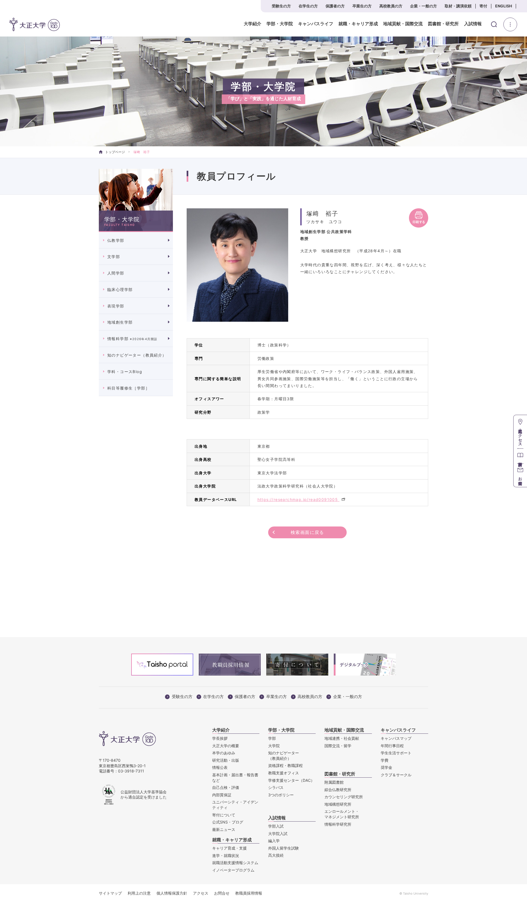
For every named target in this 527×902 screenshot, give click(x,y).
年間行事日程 (392, 745)
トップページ (115, 152)
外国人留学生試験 (283, 848)
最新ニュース (223, 829)
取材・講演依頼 (458, 6)
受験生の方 (281, 6)
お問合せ (221, 893)
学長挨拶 (220, 738)
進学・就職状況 (225, 855)
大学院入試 (277, 833)
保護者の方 (335, 6)
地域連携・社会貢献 (341, 738)
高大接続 (276, 855)
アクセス (200, 893)
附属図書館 (334, 782)
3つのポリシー (281, 794)
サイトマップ (110, 893)
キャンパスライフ (315, 23)
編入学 (274, 840)
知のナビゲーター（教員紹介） (137, 355)
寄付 (483, 6)
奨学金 (386, 767)
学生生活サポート (396, 752)
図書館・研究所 (443, 23)
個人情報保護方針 (171, 893)
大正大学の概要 (225, 745)
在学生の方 (308, 6)
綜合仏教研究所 (337, 789)
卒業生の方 (362, 6)
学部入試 (276, 826)
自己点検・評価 (225, 787)
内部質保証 (221, 794)
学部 (272, 738)
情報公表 (220, 767)
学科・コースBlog (124, 371)
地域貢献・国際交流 (403, 23)
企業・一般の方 (423, 6)
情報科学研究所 (337, 824)
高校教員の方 (390, 6)
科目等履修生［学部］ (128, 388)
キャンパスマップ (396, 738)
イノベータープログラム (233, 870)
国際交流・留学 (337, 745)
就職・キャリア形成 (358, 23)
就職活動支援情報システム (235, 862)
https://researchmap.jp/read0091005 (298, 499)
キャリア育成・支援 (229, 848)
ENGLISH (503, 6)
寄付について (223, 815)
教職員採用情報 (248, 893)
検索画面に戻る (307, 532)
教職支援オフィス (283, 773)
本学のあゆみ (223, 752)
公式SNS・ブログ (227, 822)
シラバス (276, 787)
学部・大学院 (280, 23)
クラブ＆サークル (396, 774)
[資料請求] (520, 455)
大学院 (274, 745)
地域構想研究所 (337, 804)
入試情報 (473, 23)
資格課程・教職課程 (285, 765)
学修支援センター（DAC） (291, 780)
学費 (384, 760)
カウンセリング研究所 (343, 796)
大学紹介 (252, 23)
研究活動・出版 (225, 760)
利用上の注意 (139, 893)
